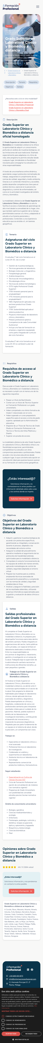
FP (4, 72)
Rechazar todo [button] (31, 1034)
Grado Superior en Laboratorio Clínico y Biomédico (14, 73)
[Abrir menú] (37, 6)
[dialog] (21, 1015)
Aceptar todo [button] (11, 1034)
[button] (21, 1011)
